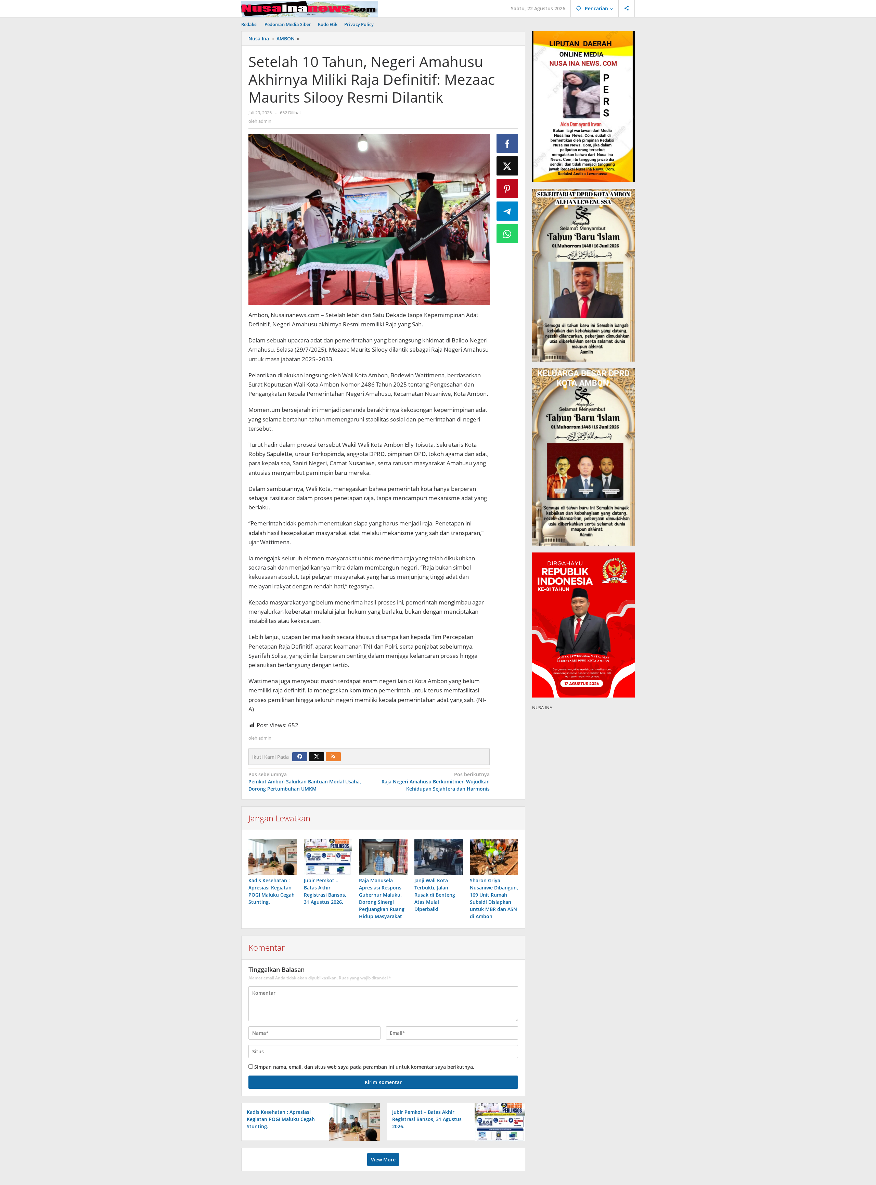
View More (383, 1159)
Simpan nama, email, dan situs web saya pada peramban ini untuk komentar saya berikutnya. (364, 1067)
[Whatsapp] (507, 233)
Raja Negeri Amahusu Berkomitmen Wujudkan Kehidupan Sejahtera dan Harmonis (435, 781)
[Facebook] (299, 756)
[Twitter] (316, 756)
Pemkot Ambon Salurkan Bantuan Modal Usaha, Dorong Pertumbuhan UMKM (304, 781)
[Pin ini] (507, 188)
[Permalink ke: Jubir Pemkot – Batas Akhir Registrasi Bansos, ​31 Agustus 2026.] (328, 857)
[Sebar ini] (507, 143)
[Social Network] (627, 8)
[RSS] (333, 756)
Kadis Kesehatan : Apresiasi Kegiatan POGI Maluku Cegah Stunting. (281, 1119)
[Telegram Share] (507, 211)
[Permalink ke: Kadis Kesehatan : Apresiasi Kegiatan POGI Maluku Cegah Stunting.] (272, 857)
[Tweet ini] (507, 165)
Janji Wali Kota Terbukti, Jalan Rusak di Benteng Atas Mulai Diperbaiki (434, 894)
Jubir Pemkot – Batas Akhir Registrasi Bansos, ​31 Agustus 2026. (427, 1119)
